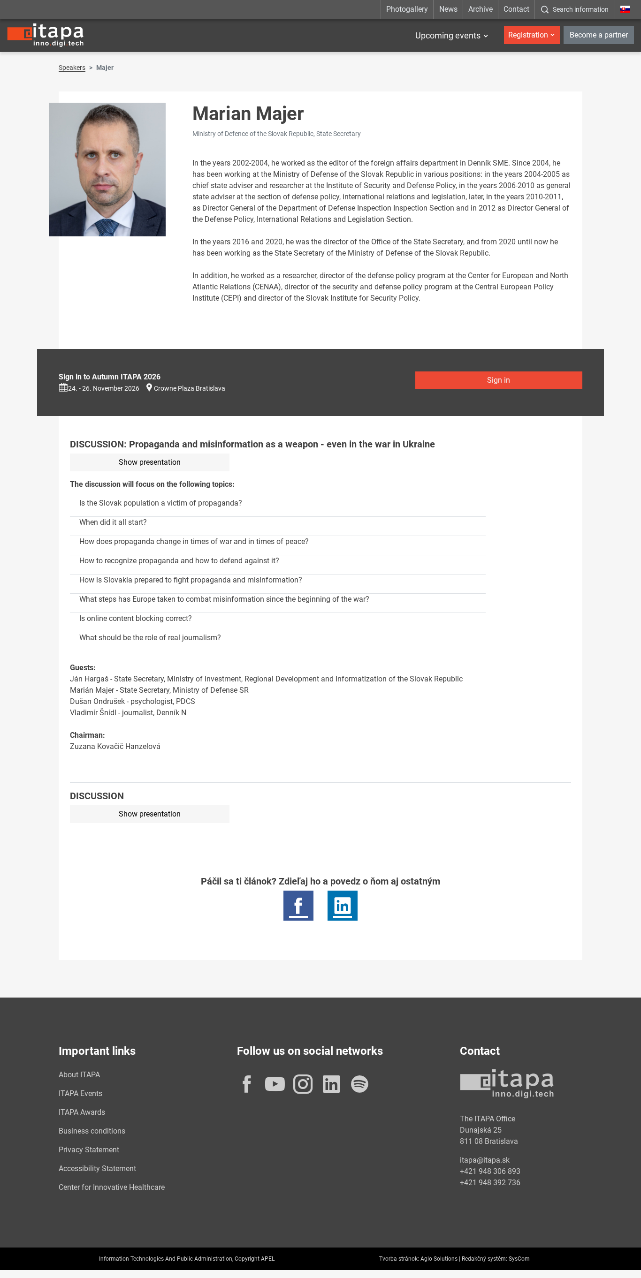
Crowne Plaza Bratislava (189, 388)
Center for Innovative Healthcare (112, 1187)
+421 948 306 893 (490, 1171)
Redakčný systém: (484, 1258)
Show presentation (150, 462)
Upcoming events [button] (448, 35)
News (448, 9)
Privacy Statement (89, 1149)
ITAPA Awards (82, 1112)
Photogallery (407, 9)
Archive (480, 9)
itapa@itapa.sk (485, 1160)
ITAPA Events (80, 1093)
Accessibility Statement (97, 1168)
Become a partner (599, 34)
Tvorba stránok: (399, 1258)
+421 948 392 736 (490, 1182)
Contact (516, 9)
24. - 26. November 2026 (103, 388)
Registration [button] (528, 34)
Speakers (72, 67)
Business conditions (92, 1131)
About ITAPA (79, 1074)
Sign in (498, 380)
